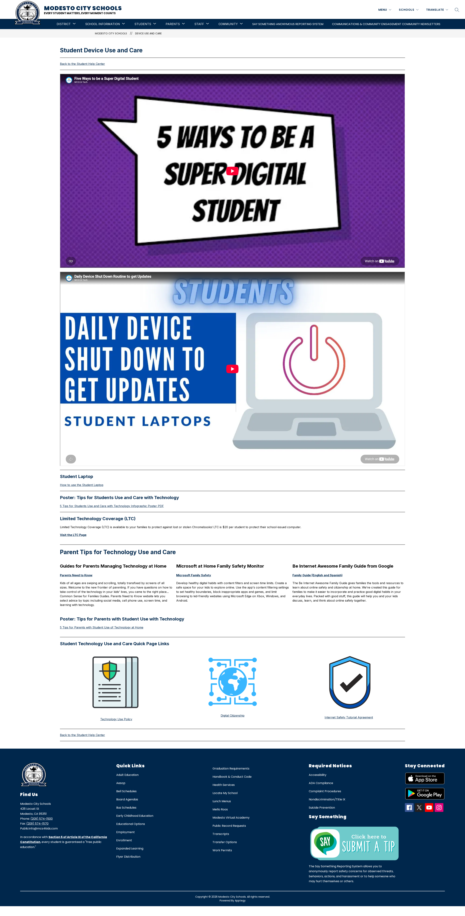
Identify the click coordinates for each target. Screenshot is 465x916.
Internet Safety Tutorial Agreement (349, 717)
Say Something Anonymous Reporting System (287, 24)
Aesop (120, 783)
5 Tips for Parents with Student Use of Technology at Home (101, 627)
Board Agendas (127, 799)
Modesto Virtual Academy (231, 817)
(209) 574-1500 (42, 819)
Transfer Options (225, 842)
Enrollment (124, 840)
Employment (125, 832)
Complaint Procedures (325, 791)
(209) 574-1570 (37, 823)
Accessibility (317, 775)
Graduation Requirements (231, 768)
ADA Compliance (321, 783)
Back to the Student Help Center (82, 64)
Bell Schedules (126, 791)
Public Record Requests (229, 826)
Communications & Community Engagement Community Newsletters (386, 24)
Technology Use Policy (116, 719)
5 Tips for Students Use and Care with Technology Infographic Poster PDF (112, 506)
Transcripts (221, 834)
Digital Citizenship (232, 715)
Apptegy (240, 900)
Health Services (224, 785)
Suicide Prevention (322, 807)
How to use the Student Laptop (81, 485)
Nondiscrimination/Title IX (327, 799)
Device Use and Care (148, 33)
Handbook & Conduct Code (232, 777)
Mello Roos (220, 809)
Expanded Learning (129, 848)
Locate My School (225, 793)
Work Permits (222, 850)
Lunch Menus (222, 801)
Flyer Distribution (128, 857)
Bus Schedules (126, 807)
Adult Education (127, 775)
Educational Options (130, 824)
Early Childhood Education (134, 816)
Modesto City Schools (111, 33)
